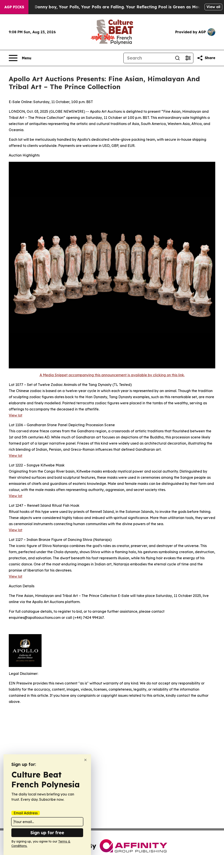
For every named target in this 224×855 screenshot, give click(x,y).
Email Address (26, 813)
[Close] (85, 760)
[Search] (177, 58)
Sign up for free (47, 832)
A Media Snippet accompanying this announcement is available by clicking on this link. (112, 375)
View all (213, 7)
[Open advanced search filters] (188, 58)
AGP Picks (14, 7)
